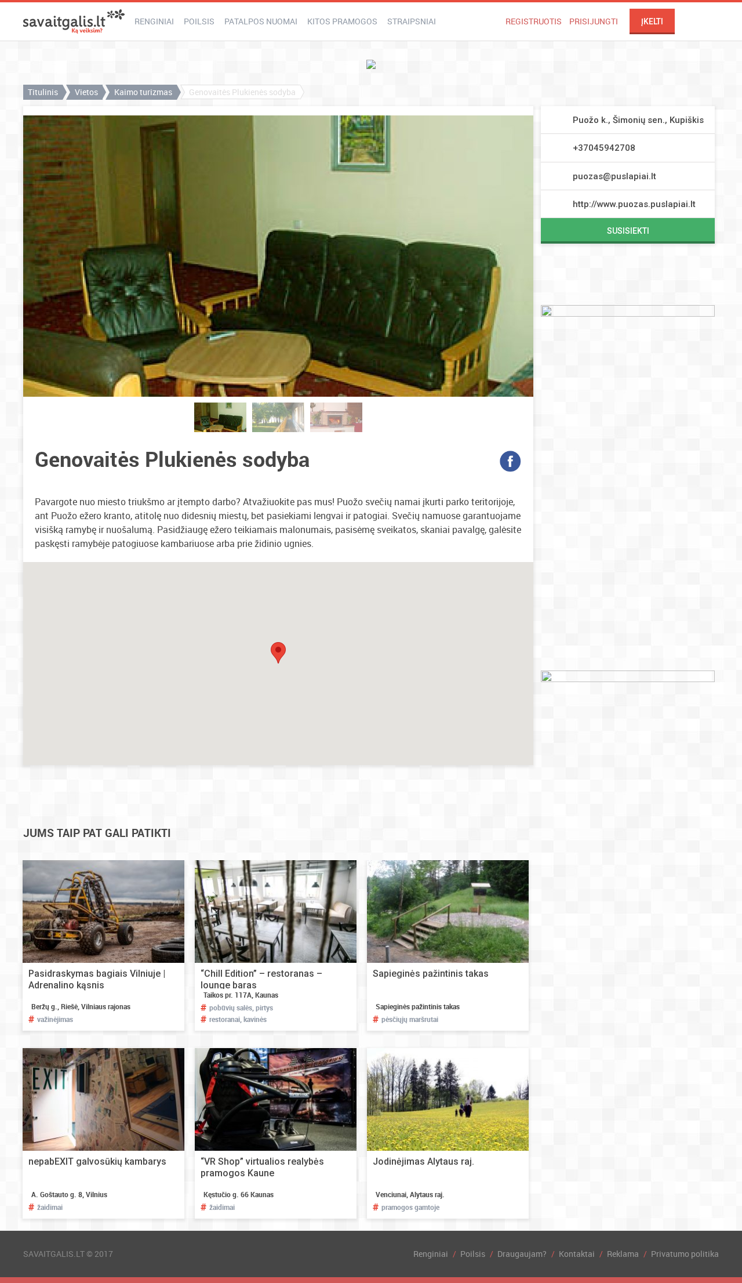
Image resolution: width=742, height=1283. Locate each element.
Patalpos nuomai (260, 21)
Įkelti (652, 21)
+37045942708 (604, 148)
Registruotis (533, 21)
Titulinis (43, 91)
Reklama (623, 1253)
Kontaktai (577, 1253)
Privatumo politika (685, 1253)
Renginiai (154, 21)
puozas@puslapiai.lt (614, 176)
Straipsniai (411, 21)
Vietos (86, 91)
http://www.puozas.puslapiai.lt (634, 204)
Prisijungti (593, 21)
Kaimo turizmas (143, 91)
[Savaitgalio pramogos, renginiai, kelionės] (74, 21)
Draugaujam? (522, 1253)
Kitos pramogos (342, 21)
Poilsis (199, 21)
